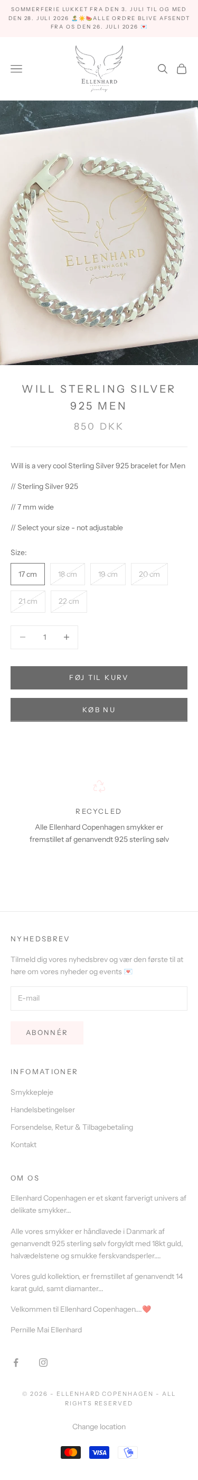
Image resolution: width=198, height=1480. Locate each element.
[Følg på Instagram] (43, 1362)
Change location (99, 1426)
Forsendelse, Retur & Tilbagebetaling (72, 1127)
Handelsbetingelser (43, 1109)
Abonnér (47, 1032)
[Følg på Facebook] (16, 1362)
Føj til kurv (98, 677)
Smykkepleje (32, 1092)
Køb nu (99, 709)
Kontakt (23, 1144)
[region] (99, 825)
